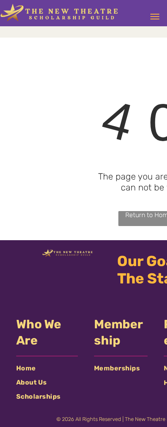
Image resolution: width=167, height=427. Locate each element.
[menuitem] (47, 368)
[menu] (155, 16)
